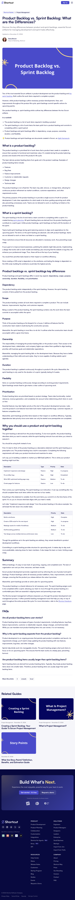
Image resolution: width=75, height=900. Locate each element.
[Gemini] (16, 835)
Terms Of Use (15, 896)
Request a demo (48, 792)
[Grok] (21, 835)
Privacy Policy (5, 896)
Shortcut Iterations (65, 601)
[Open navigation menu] (72, 2)
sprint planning (18, 220)
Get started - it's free (29, 792)
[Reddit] (19, 827)
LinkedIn (23, 679)
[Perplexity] (12, 835)
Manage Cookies (33, 896)
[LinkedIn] (7, 827)
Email (31, 679)
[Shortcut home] (7, 3)
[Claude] (8, 835)
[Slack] (11, 827)
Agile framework (63, 138)
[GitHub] (3, 827)
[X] (15, 827)
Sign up (65, 2)
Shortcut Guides (9, 12)
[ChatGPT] (3, 835)
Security (23, 896)
